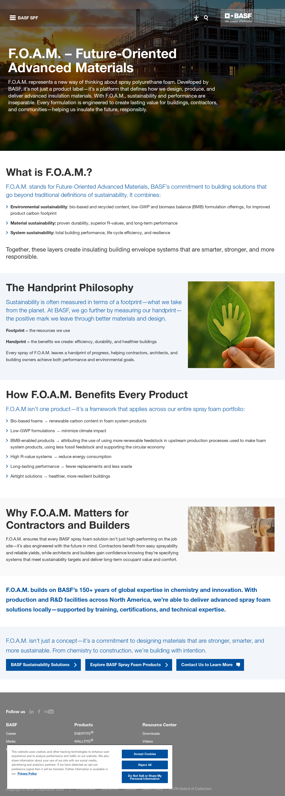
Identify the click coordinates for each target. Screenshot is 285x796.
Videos (147, 741)
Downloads (151, 733)
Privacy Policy (27, 773)
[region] (89, 767)
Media (10, 741)
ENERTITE (84, 733)
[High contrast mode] (196, 18)
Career (11, 733)
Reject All (144, 765)
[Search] (207, 18)
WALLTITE (83, 741)
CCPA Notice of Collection (190, 788)
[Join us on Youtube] (51, 712)
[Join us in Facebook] (41, 712)
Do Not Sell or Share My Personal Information (145, 777)
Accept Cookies (145, 754)
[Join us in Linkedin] (33, 712)
